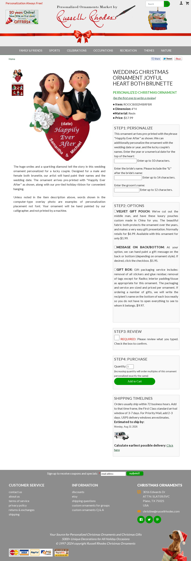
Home (12, 59)
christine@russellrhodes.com (161, 511)
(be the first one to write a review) (134, 98)
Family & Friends (30, 50)
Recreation (128, 50)
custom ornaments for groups (91, 505)
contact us (15, 492)
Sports (54, 50)
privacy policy (18, 505)
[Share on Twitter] (166, 59)
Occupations (103, 50)
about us (14, 496)
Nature (166, 50)
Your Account (181, 3)
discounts (78, 492)
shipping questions (84, 501)
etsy (74, 496)
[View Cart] (187, 3)
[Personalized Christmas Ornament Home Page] (95, 16)
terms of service (19, 501)
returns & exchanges (22, 510)
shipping (14, 514)
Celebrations (77, 50)
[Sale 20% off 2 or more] (26, 17)
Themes (149, 50)
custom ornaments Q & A (88, 510)
